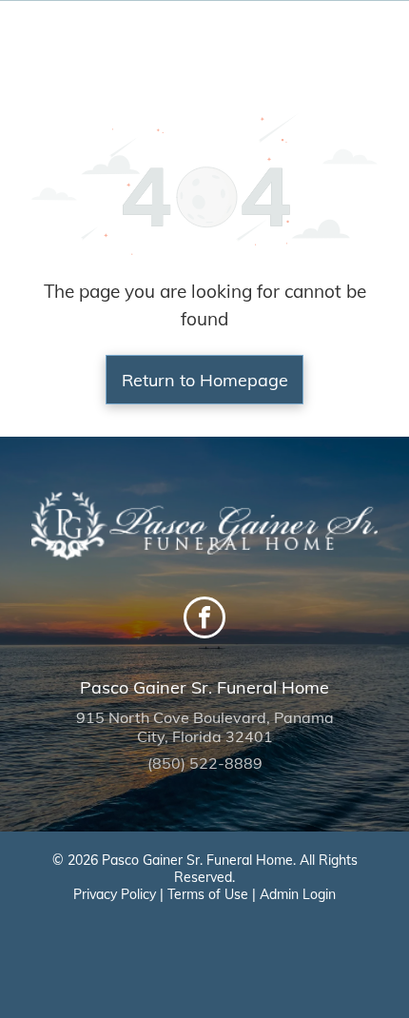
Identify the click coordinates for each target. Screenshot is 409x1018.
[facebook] (204, 620)
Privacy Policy (114, 894)
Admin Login (298, 894)
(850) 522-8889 (205, 763)
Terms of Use (207, 894)
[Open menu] (371, 41)
